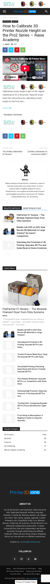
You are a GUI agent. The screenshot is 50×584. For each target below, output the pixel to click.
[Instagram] (21, 559)
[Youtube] (35, 559)
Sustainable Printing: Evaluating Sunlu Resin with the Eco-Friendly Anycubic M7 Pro (31, 369)
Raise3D (14, 21)
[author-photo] (25, 176)
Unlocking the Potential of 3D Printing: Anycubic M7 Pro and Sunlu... (29, 344)
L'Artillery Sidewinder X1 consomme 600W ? (37, 152)
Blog (40, 568)
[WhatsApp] (22, 49)
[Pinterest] (16, 49)
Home (5, 17)
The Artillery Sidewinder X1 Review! (12, 152)
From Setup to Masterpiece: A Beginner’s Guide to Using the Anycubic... (30, 417)
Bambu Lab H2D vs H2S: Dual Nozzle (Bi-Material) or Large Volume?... (29, 332)
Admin (7, 44)
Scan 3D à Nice (15, 574)
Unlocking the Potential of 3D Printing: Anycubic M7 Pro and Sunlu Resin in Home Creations (32, 245)
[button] (4, 11)
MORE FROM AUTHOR (32, 208)
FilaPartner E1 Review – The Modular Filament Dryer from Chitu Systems (31, 218)
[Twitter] (11, 49)
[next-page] (8, 254)
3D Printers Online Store (15, 571)
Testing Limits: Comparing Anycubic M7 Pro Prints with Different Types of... (32, 405)
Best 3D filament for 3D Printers (24, 568)
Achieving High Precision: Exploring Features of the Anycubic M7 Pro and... (32, 393)
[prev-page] (4, 254)
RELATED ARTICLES (12, 208)
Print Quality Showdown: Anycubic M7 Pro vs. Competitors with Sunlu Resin (31, 381)
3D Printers (13, 17)
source (6, 108)
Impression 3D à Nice (34, 571)
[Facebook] (5, 49)
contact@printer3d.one (30, 542)
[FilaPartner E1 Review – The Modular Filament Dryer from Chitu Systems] (9, 218)
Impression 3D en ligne (31, 574)
